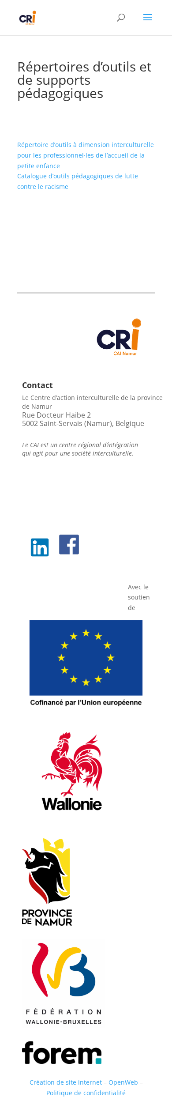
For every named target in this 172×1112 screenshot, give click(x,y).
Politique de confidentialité (86, 1093)
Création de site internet (66, 1082)
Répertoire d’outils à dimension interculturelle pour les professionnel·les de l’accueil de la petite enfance (85, 155)
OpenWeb (123, 1082)
